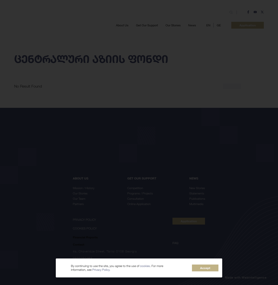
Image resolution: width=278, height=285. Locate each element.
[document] (139, 142)
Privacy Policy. (101, 270)
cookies (145, 266)
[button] (205, 268)
